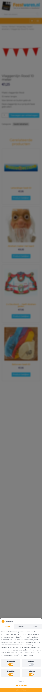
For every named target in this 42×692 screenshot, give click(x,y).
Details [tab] (21, 626)
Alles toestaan (21, 690)
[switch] (10, 664)
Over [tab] (35, 626)
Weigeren (21, 681)
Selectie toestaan (21, 685)
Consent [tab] (7, 626)
